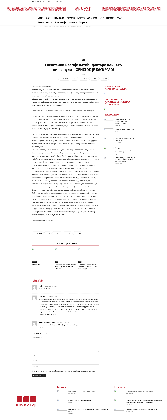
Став (102, 17)
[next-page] (36, 274)
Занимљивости (45, 22)
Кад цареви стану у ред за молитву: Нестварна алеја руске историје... (123, 150)
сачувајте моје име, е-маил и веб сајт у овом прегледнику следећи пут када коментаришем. (64, 371)
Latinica (56, 1)
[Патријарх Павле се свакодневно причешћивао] (119, 412)
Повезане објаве (44, 243)
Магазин (73, 22)
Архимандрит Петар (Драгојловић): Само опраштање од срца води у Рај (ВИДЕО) (65, 266)
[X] (130, 1)
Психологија (60, 22)
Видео (49, 17)
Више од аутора (67, 243)
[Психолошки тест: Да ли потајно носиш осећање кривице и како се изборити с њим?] (108, 122)
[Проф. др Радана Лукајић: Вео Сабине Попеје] (108, 141)
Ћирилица (62, 1)
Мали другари (36, 264)
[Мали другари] (42, 255)
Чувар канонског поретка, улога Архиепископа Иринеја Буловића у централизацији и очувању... (144, 401)
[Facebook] (127, 1)
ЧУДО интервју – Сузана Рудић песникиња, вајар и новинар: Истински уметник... (125, 159)
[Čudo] (83, 9)
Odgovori (41, 291)
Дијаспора (92, 17)
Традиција (59, 17)
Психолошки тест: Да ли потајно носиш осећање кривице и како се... (122, 121)
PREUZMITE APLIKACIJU (26, 405)
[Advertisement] (83, 43)
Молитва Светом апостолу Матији (79, 400)
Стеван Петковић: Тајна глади (124, 129)
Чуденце (83, 22)
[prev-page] (33, 274)
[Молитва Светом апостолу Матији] (62, 402)
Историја (71, 17)
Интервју (110, 17)
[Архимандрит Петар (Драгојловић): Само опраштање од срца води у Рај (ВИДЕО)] (65, 255)
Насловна (34, 26)
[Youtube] (133, 1)
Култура (81, 17)
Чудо (119, 17)
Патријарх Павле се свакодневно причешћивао (141, 409)
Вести (40, 17)
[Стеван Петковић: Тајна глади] (108, 131)
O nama (50, 1)
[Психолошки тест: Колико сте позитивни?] (62, 393)
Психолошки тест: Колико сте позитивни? (82, 391)
